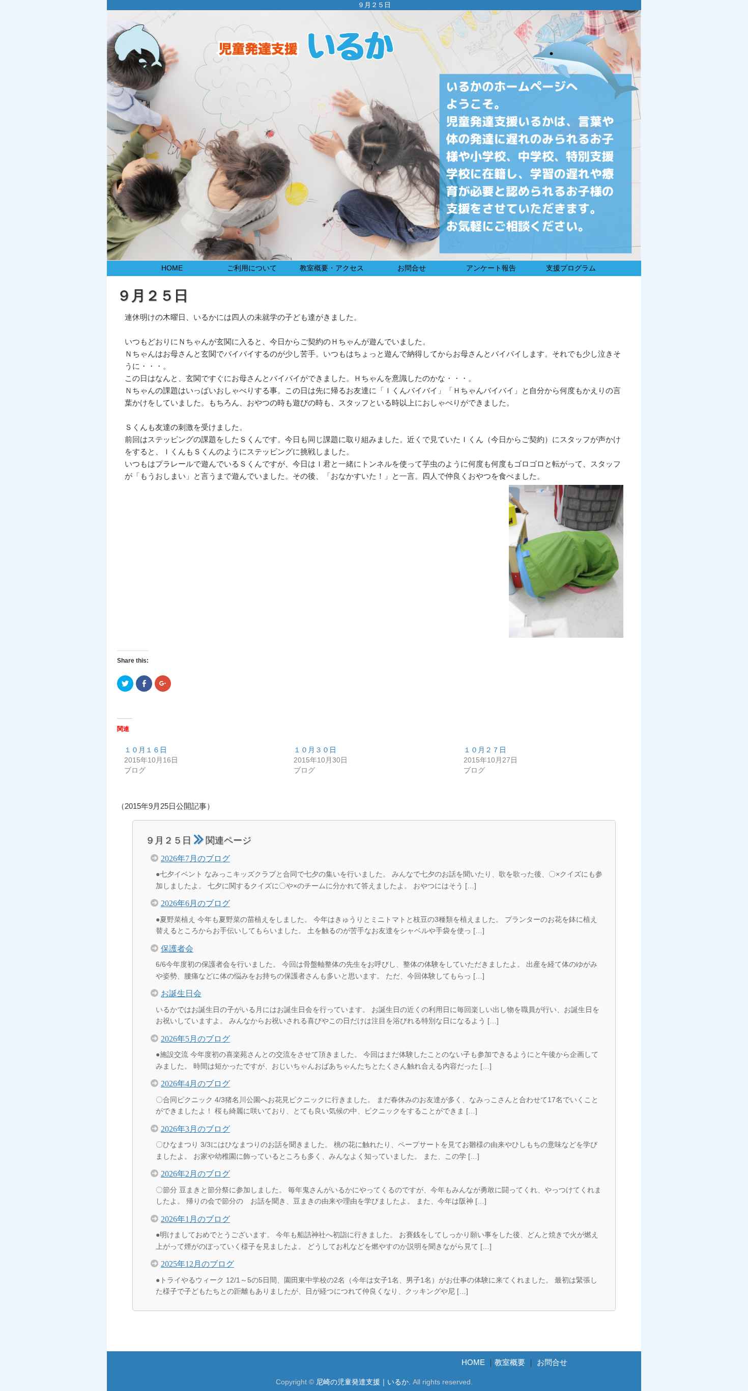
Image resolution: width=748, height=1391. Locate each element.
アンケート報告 (491, 268)
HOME (172, 268)
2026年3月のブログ (195, 1128)
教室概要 (510, 1362)
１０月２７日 (485, 750)
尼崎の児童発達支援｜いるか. (363, 1382)
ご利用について (252, 268)
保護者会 (177, 948)
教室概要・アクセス (332, 268)
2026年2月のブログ (195, 1173)
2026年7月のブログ (195, 858)
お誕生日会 (181, 993)
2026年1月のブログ (195, 1218)
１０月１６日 (145, 750)
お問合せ (411, 268)
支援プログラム (571, 268)
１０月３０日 (315, 750)
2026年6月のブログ (195, 902)
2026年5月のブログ (195, 1038)
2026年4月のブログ (195, 1083)
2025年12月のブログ (197, 1263)
